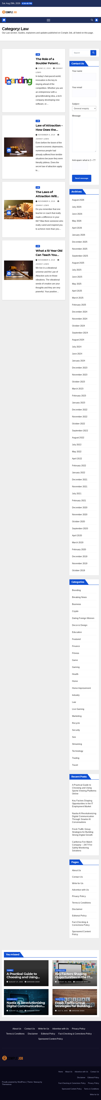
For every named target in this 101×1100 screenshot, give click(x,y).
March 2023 (77, 389)
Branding (76, 590)
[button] (92, 20)
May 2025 (77, 284)
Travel (75, 765)
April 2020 (77, 535)
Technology (77, 751)
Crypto (75, 611)
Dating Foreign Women (83, 618)
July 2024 (76, 347)
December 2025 (79, 242)
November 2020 (79, 514)
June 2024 (77, 354)
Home (75, 681)
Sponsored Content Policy (50, 1039)
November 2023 (79, 375)
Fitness (75, 653)
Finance (76, 646)
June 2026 (77, 214)
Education (77, 632)
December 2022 (79, 410)
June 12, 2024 (44, 68)
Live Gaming (78, 709)
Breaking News (79, 597)
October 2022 (78, 424)
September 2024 (80, 333)
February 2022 (79, 465)
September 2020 (80, 528)
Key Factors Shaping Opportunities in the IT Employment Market (82, 804)
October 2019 (78, 570)
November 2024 (79, 319)
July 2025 (76, 270)
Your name (77, 71)
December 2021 (79, 479)
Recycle (76, 723)
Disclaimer (77, 909)
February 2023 (79, 396)
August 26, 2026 (64, 982)
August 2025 (78, 263)
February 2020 (79, 549)
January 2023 (78, 403)
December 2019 (79, 556)
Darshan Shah (33, 982)
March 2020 (77, 542)
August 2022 (78, 437)
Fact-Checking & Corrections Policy (75, 1034)
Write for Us (77, 883)
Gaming (76, 667)
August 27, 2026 (16, 982)
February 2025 (79, 305)
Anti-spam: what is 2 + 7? (83, 160)
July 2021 (76, 493)
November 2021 (79, 486)
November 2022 (79, 417)
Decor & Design (79, 625)
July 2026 (76, 207)
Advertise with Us (80, 890)
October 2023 (78, 382)
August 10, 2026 (16, 1010)
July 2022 (76, 444)
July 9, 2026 (62, 1010)
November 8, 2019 (47, 135)
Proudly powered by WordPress (14, 1082)
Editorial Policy (79, 916)
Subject (75, 104)
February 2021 (79, 500)
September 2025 (80, 256)
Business (76, 604)
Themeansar (6, 1084)
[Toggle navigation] (48, 20)
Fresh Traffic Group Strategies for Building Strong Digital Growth (82, 832)
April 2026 (77, 228)
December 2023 (79, 368)
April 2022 (77, 458)
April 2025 (77, 291)
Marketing (77, 716)
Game (75, 660)
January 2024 (78, 361)
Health (75, 674)
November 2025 (79, 249)
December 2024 (79, 312)
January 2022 (78, 472)
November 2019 (79, 563)
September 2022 (80, 430)
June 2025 (77, 277)
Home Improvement (81, 688)
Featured (76, 639)
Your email (77, 87)
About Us (76, 870)
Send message (81, 178)
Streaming (77, 744)
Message (76, 116)
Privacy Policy (79, 896)
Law (37, 54)
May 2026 (77, 221)
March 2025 (77, 298)
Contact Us (77, 877)
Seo (74, 737)
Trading (75, 758)
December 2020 (79, 507)
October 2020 (78, 521)
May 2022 (77, 451)
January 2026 (78, 235)
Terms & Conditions (81, 903)
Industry (76, 695)
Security (76, 730)
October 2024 (78, 326)
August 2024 (78, 340)
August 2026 (78, 200)
